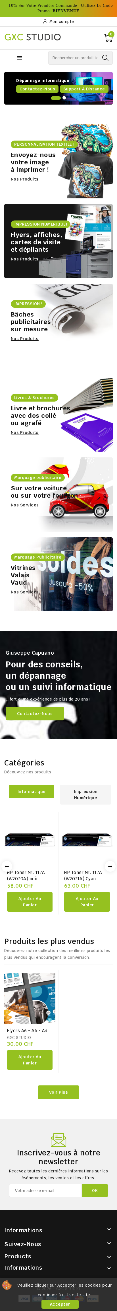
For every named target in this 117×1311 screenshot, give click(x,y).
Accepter (60, 1304)
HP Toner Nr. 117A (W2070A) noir (26, 875)
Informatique (31, 791)
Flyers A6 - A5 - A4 (27, 1030)
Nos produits (51, 89)
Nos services (25, 505)
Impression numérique (86, 794)
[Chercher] (105, 57)
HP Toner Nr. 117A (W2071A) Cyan (83, 875)
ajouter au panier (29, 901)
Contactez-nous (35, 713)
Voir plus (58, 1092)
